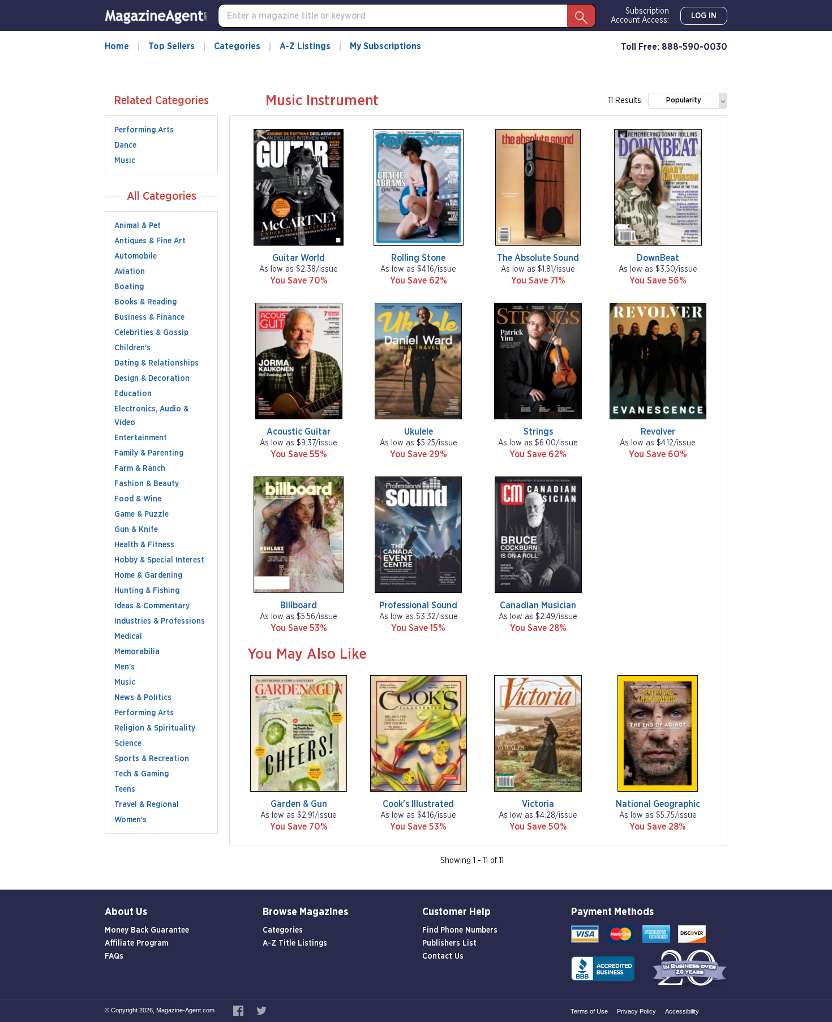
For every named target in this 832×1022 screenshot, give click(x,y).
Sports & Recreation (151, 759)
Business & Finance (149, 317)
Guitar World (298, 258)
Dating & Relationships (156, 363)
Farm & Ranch (139, 469)
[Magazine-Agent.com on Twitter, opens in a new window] (261, 1010)
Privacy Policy (636, 1011)
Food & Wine (137, 499)
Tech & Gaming (141, 774)
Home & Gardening (148, 575)
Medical (128, 637)
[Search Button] (581, 16)
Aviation (129, 272)
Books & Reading (145, 302)
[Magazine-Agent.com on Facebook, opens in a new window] (239, 1010)
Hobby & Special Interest (159, 560)
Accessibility (682, 1011)
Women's (130, 820)
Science (127, 744)
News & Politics (142, 698)
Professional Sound (418, 605)
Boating (129, 287)
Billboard (298, 605)
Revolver (658, 431)
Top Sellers (171, 46)
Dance (125, 145)
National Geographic (658, 804)
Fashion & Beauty (146, 484)
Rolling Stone (418, 258)
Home (117, 46)
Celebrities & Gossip (151, 333)
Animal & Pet (137, 226)
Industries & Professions (159, 621)
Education (133, 394)
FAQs (114, 956)
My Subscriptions (385, 46)
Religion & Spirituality (154, 728)
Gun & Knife (136, 530)
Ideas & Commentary (152, 606)
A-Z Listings (305, 46)
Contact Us (443, 956)
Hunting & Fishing (146, 591)
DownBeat (658, 258)
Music (124, 161)
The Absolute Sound (538, 258)
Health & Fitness (144, 545)
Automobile (135, 256)
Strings (538, 431)
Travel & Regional (146, 805)
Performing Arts (144, 130)
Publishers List (449, 943)
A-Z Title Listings (295, 943)
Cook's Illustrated (418, 804)
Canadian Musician (538, 605)
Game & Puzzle (141, 514)
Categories (237, 46)
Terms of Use (589, 1011)
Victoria (538, 804)
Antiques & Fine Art (150, 241)
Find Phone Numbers (460, 930)
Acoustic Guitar (299, 431)
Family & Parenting (148, 453)
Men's (124, 667)
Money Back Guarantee (147, 930)
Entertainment (140, 438)
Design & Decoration (152, 379)
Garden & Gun (299, 804)
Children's (132, 348)
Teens (124, 789)
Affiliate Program (136, 943)
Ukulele (418, 431)
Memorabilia (137, 652)
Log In (704, 16)
